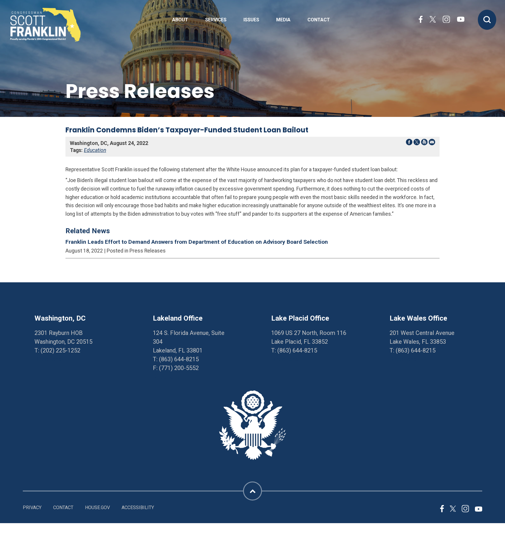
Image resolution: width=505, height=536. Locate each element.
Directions (47, 359)
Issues (251, 20)
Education (95, 150)
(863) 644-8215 (179, 359)
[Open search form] (487, 20)
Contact (318, 20)
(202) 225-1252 (60, 350)
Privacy (32, 507)
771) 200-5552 (180, 367)
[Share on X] (417, 143)
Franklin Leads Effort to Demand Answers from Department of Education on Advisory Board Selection (196, 242)
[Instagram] (446, 20)
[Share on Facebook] (409, 143)
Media (283, 20)
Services (215, 20)
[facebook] (421, 20)
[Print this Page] (424, 143)
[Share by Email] (432, 143)
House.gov (97, 507)
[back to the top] (252, 491)
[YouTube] (460, 20)
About (180, 20)
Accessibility (138, 507)
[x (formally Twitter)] (433, 20)
